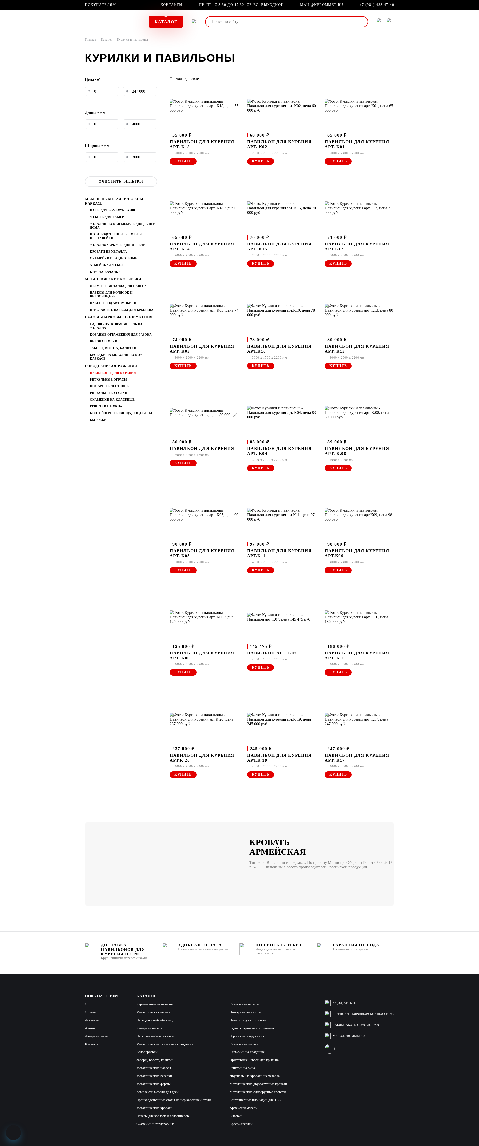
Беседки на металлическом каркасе (116, 356)
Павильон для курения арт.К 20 (202, 758)
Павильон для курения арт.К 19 (279, 758)
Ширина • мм (97, 145)
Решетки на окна (106, 406)
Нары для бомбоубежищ (112, 210)
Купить (183, 161)
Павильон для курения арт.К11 (279, 553)
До (127, 91)
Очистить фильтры (121, 181)
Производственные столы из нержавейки (117, 236)
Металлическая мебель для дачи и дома (123, 225)
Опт (88, 1004)
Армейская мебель (108, 265)
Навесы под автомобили (113, 303)
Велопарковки (103, 341)
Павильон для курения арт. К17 (357, 758)
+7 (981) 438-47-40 (377, 5)
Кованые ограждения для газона (121, 334)
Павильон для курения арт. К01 (357, 144)
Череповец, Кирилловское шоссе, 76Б (363, 1014)
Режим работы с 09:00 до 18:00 (356, 1025)
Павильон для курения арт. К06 (202, 655)
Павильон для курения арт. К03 (202, 349)
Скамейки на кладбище (112, 399)
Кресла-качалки (105, 272)
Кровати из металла (108, 251)
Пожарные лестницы (110, 386)
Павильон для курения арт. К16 (357, 655)
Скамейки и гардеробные (113, 258)
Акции (90, 1028)
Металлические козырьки (113, 279)
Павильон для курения (202, 448)
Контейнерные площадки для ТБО (122, 413)
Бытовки (98, 420)
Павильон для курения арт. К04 (279, 451)
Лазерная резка (96, 1036)
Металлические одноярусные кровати (258, 1092)
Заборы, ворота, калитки (113, 348)
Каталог (107, 39)
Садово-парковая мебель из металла (116, 326)
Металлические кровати (154, 1108)
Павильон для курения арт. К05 (202, 553)
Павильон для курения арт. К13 (357, 349)
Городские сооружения (111, 366)
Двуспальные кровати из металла (255, 1076)
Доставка (92, 1020)
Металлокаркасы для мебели (118, 245)
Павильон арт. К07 (272, 653)
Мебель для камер (107, 217)
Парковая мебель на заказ (155, 1036)
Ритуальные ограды (108, 379)
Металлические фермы (153, 1084)
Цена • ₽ (92, 79)
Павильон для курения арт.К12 (357, 246)
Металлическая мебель (153, 1012)
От (89, 91)
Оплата (90, 1012)
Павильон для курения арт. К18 (202, 144)
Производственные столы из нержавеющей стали (173, 1100)
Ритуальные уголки (108, 393)
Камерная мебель (149, 1028)
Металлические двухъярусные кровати (258, 1084)
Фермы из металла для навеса (118, 286)
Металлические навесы (153, 1068)
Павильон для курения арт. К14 (202, 246)
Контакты (172, 5)
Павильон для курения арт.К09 (357, 553)
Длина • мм (95, 112)
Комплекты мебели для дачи (157, 1092)
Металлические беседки (154, 1076)
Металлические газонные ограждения (164, 1044)
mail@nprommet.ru (321, 5)
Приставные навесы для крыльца (122, 310)
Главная (90, 39)
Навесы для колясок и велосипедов (111, 294)
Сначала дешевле (184, 79)
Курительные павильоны (154, 1004)
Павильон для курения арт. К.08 (357, 451)
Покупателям (100, 5)
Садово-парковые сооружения (119, 317)
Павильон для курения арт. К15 (279, 246)
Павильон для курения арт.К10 (279, 349)
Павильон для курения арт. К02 (279, 144)
